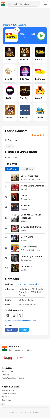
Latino (9, 146)
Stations (6, 25)
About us (5, 397)
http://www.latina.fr (28, 284)
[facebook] (7, 315)
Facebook (11, 330)
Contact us (6, 400)
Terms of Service (9, 393)
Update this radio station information (20, 320)
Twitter (24, 330)
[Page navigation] (45, 3)
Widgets (5, 375)
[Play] (41, 36)
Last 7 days (12, 169)
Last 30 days (27, 169)
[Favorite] (17, 30)
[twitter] (20, 315)
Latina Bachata (19, 25)
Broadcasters (7, 371)
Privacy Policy (8, 390)
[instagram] (13, 315)
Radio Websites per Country (13, 378)
